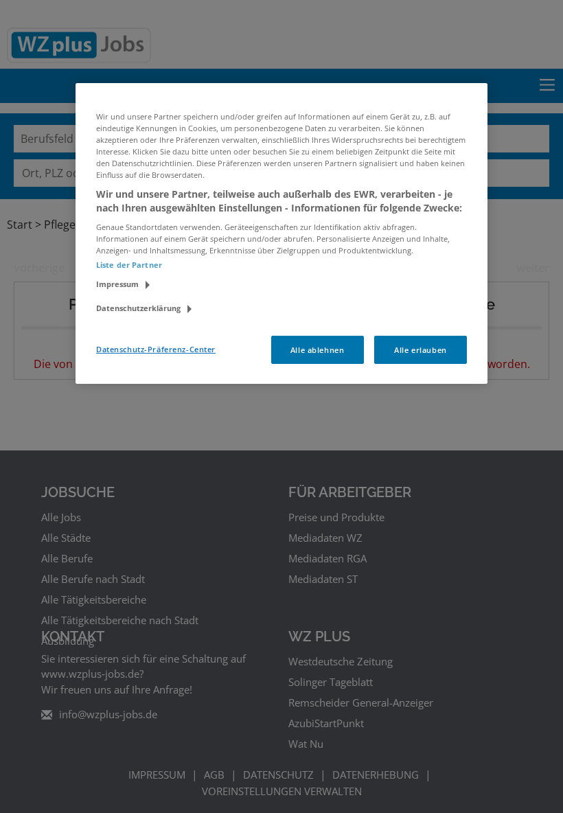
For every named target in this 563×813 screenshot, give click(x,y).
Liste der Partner (129, 265)
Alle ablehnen (317, 349)
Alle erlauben (420, 349)
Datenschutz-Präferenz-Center (156, 348)
